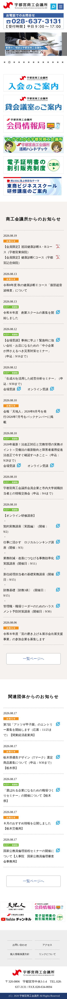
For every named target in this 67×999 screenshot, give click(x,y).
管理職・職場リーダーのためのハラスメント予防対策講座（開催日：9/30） (28, 609)
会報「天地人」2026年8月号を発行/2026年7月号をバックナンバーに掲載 (28, 417)
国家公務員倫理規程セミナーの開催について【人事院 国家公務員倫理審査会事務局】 (28, 856)
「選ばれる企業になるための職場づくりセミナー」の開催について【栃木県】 (28, 796)
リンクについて (47, 954)
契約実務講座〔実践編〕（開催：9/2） (25, 529)
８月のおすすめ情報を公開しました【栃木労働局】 (27, 826)
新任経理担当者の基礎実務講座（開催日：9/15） (28, 577)
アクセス (47, 945)
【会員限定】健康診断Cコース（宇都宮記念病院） (28, 260)
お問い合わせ (19, 945)
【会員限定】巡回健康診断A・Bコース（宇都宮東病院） (27, 249)
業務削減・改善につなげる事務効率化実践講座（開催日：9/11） (28, 561)
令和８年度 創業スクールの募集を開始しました (28, 315)
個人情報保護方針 (19, 954)
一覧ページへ (33, 659)
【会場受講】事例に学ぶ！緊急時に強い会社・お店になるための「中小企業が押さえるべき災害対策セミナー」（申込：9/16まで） (28, 348)
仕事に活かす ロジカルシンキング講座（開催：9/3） (28, 545)
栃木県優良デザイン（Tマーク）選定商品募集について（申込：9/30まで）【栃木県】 (28, 763)
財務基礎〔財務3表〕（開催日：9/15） (25, 593)
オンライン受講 (38, 389)
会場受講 (9, 389)
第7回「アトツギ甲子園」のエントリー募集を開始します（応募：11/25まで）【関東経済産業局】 (27, 730)
